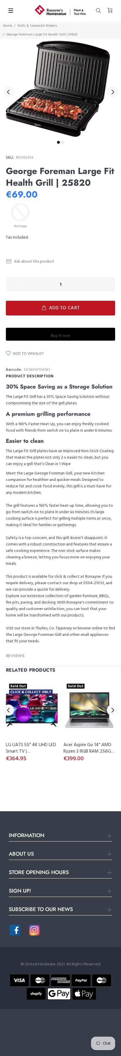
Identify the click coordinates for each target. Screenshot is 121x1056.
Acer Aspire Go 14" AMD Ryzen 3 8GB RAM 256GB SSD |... (88, 751)
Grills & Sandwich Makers (37, 26)
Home (7, 26)
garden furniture (83, 596)
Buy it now (60, 335)
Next (112, 91)
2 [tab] (62, 142)
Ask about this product (34, 261)
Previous (8, 91)
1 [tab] (58, 142)
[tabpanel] (60, 88)
